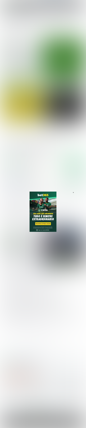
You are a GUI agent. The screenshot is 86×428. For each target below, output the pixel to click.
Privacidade (30, 424)
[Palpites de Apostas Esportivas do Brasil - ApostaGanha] (8, 2)
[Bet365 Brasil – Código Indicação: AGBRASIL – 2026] (11, 166)
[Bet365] (43, 214)
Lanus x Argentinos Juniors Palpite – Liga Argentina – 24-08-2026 (24, 136)
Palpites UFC (5, 395)
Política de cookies (44, 424)
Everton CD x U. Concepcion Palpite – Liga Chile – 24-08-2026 (65, 123)
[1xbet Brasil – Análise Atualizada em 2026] (11, 185)
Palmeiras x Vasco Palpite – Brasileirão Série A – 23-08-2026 (20, 57)
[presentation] (77, 72)
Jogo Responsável (55, 424)
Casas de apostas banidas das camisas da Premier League (21, 246)
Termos (36, 424)
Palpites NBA (5, 397)
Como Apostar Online (29, 397)
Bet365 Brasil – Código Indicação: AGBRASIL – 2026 (12, 362)
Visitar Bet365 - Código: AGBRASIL (74, 161)
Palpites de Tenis (6, 400)
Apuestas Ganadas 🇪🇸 (68, 395)
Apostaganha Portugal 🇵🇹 (69, 392)
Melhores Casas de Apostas (70, 148)
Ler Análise (75, 166)
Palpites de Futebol (43, 80)
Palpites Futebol (6, 392)
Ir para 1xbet (75, 180)
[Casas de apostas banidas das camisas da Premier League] (64, 246)
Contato (63, 424)
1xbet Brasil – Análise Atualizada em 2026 (34, 362)
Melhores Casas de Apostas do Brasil (34, 392)
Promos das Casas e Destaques (32, 395)
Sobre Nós (23, 424)
